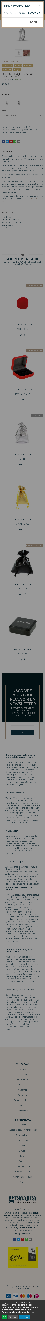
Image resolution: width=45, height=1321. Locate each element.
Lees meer (24, 1317)
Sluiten (34, 22)
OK (4, 1317)
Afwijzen (12, 1317)
